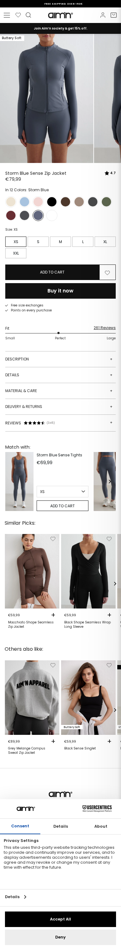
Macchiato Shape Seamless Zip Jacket (31, 624)
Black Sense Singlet (80, 748)
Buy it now (60, 290)
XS (16, 241)
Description (59, 359)
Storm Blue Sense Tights (59, 455)
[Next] (109, 481)
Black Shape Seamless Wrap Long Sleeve (87, 624)
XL (105, 241)
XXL (16, 253)
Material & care (59, 390)
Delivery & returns (59, 406)
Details (59, 375)
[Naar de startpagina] (60, 15)
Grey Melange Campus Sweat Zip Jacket (26, 750)
